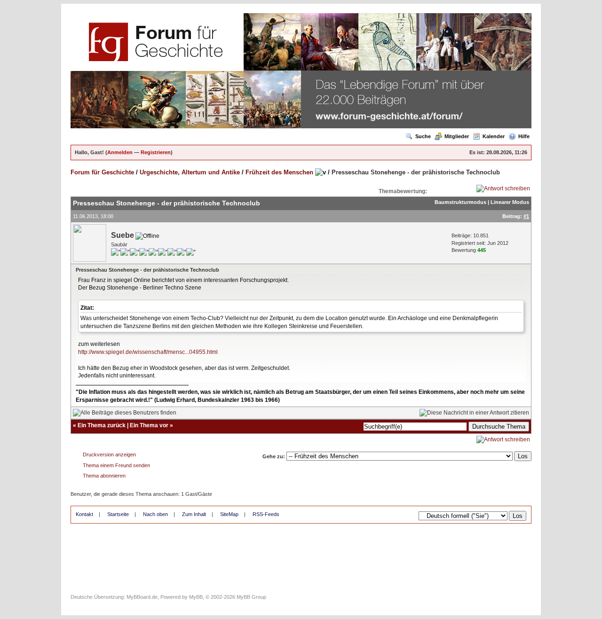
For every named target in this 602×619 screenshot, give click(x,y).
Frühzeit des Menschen (279, 172)
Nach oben (155, 514)
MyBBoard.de (142, 597)
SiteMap (229, 514)
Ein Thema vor (149, 425)
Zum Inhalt (194, 514)
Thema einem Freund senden (116, 465)
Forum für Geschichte (102, 172)
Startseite (118, 514)
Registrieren (156, 152)
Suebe (122, 235)
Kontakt (84, 514)
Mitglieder (456, 136)
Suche (423, 136)
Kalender (494, 136)
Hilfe (524, 136)
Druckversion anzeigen (109, 454)
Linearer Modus (510, 202)
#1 (526, 216)
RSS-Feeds (266, 514)
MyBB (196, 597)
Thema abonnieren (104, 475)
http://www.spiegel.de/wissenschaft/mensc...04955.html (148, 352)
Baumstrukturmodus (460, 202)
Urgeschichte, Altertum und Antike (190, 172)
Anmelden (120, 152)
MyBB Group (251, 597)
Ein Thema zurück (102, 425)
